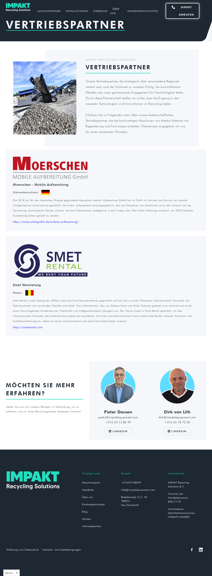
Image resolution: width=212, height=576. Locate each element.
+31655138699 (131, 482)
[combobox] (11, 573)
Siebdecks (100, 11)
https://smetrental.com (28, 327)
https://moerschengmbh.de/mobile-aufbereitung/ (46, 221)
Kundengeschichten (143, 11)
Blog (85, 511)
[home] (24, 11)
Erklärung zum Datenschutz (23, 549)
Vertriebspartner (91, 526)
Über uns (114, 11)
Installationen (77, 11)
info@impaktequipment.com (138, 489)
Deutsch (9, 573)
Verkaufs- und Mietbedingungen (61, 549)
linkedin (118, 431)
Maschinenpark (49, 11)
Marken (86, 518)
